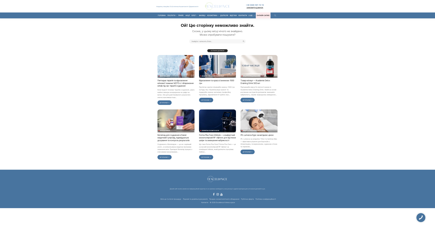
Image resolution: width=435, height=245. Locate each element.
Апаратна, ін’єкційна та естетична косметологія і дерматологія (177, 6)
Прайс (181, 15)
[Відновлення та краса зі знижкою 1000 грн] (217, 66)
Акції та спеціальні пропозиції (213, 76)
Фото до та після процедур (170, 199)
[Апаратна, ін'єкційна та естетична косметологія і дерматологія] (217, 6)
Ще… (252, 15)
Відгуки (233, 15)
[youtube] (221, 194)
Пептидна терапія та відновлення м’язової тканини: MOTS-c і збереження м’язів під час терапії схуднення (175, 83)
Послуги (171, 15)
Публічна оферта (247, 199)
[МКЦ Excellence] (217, 179)
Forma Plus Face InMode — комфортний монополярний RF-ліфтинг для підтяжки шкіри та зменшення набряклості (217, 138)
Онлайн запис (263, 15)
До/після (224, 15)
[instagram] (217, 194)
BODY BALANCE (165, 76)
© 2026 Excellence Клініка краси (222, 202)
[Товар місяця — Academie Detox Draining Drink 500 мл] (259, 66)
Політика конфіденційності (265, 199)
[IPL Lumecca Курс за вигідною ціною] (259, 120)
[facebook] (213, 194)
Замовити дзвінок (254, 8)
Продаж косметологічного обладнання (224, 199)
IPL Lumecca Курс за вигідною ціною (256, 135)
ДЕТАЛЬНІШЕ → (164, 102)
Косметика (212, 15)
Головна (162, 15)
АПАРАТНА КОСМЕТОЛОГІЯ (210, 130)
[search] (275, 15)
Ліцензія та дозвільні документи (195, 199)
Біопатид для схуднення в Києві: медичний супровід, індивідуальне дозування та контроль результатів (173, 138)
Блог (194, 15)
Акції (187, 15)
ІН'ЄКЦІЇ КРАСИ (165, 130)
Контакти (242, 15)
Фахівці (202, 15)
